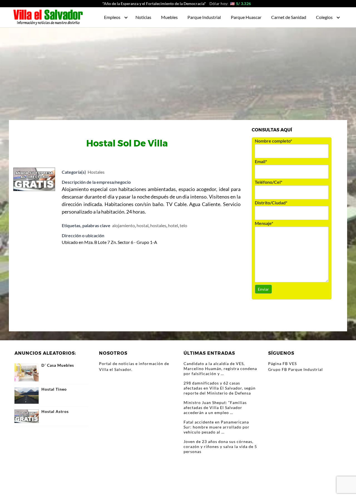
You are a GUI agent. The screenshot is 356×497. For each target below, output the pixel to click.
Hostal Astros (55, 411)
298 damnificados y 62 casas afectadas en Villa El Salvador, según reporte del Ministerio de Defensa (220, 388)
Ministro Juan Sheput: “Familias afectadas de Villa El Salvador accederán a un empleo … (215, 407)
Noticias (143, 17)
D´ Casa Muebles (57, 365)
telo (183, 225)
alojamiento (123, 225)
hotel (173, 225)
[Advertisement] (178, 69)
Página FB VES (282, 363)
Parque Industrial (204, 17)
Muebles (169, 17)
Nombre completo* (273, 140)
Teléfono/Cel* (268, 182)
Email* (261, 161)
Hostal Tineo (54, 389)
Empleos (112, 17)
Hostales (96, 172)
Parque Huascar (246, 17)
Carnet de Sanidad (288, 17)
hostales (158, 225)
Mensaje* (264, 223)
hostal (143, 225)
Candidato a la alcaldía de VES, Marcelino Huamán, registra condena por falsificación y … (220, 368)
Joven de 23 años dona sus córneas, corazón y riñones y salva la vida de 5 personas (220, 446)
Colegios (324, 17)
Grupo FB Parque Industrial (295, 369)
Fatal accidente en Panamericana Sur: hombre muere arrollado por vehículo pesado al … (216, 427)
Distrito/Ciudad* (271, 202)
